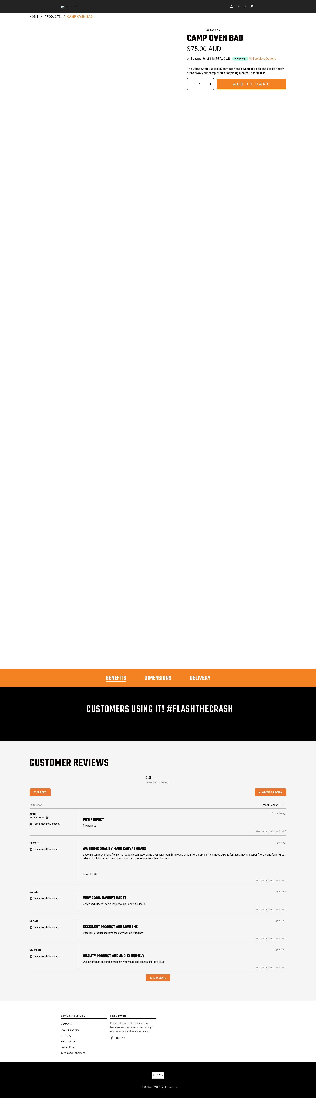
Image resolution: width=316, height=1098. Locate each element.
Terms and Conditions (73, 1052)
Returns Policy (69, 1041)
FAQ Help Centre (70, 1029)
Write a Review (273, 793)
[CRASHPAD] (72, 6)
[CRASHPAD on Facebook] (112, 1038)
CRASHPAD (152, 1086)
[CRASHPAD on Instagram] (118, 1038)
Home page (111, 6)
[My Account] (231, 6)
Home (34, 16)
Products (53, 16)
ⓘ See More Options (262, 58)
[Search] (245, 6)
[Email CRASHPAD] (124, 1038)
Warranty (66, 1035)
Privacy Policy (68, 1047)
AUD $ (158, 1075)
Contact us (67, 1023)
